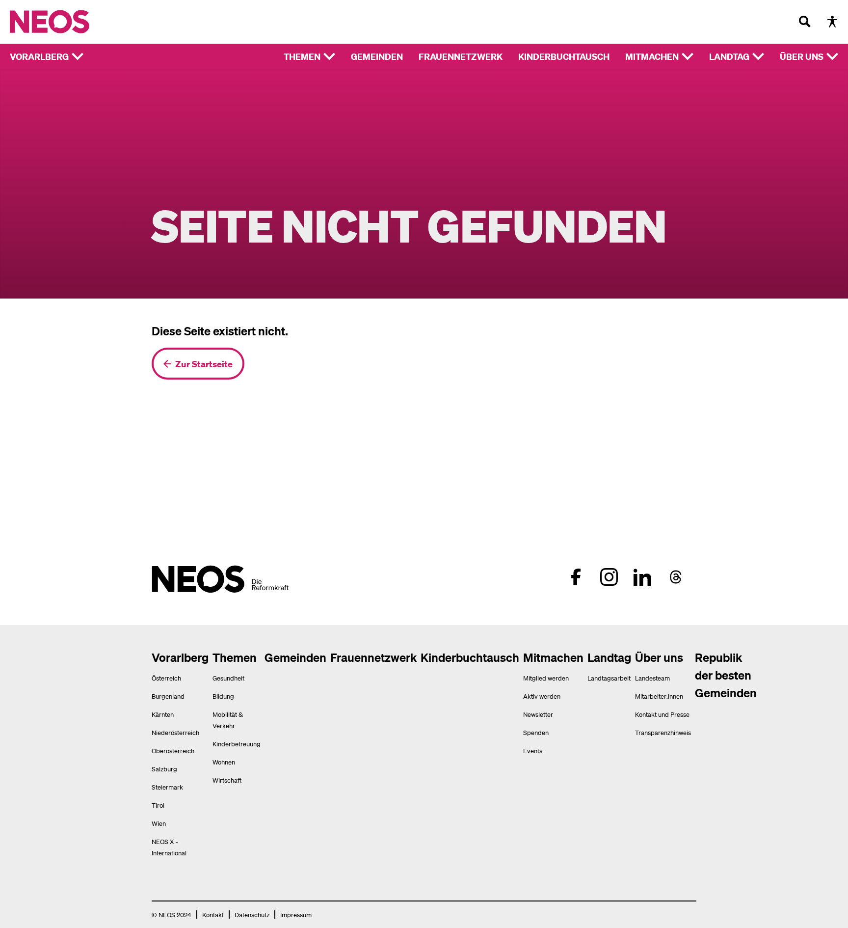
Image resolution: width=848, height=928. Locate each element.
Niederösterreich (175, 732)
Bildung (223, 696)
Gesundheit (228, 678)
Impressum (296, 914)
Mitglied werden (546, 678)
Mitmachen (652, 56)
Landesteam (652, 678)
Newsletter (538, 714)
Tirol (158, 805)
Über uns (801, 56)
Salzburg (164, 768)
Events (532, 750)
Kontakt (213, 914)
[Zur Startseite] (70, 21)
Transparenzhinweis (663, 732)
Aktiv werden (541, 696)
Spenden (536, 732)
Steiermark (167, 787)
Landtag (729, 56)
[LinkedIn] (642, 577)
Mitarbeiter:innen (659, 696)
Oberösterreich (173, 750)
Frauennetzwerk (461, 56)
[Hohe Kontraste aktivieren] (832, 21)
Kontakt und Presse (662, 714)
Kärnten (163, 714)
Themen (302, 56)
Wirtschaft (226, 780)
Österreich (166, 678)
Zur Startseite (204, 363)
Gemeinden (377, 56)
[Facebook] (575, 577)
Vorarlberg (39, 56)
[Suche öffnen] (805, 21)
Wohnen (223, 762)
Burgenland (168, 696)
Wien (159, 823)
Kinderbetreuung (236, 743)
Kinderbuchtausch (564, 56)
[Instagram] (609, 577)
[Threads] (675, 577)
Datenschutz (252, 914)
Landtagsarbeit (609, 678)
